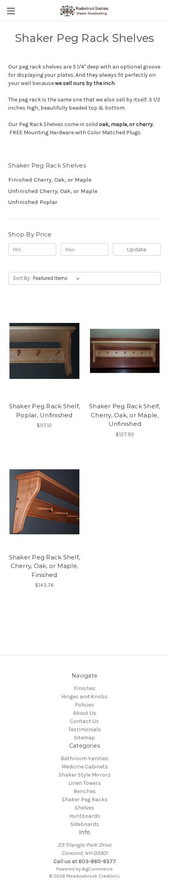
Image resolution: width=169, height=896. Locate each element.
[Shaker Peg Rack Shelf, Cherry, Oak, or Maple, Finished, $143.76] (44, 502)
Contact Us (84, 721)
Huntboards (84, 816)
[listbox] (58, 278)
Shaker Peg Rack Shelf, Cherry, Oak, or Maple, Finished (44, 566)
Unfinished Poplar (32, 202)
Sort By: (22, 278)
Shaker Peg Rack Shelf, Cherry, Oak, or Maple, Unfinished (124, 414)
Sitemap (84, 737)
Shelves (84, 807)
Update (137, 249)
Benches (84, 791)
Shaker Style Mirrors (85, 775)
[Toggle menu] (11, 11)
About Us (84, 713)
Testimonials (84, 729)
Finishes (85, 688)
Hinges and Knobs (84, 696)
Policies (84, 704)
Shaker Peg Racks (85, 799)
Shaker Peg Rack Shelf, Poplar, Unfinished (44, 410)
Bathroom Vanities (84, 758)
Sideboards (84, 824)
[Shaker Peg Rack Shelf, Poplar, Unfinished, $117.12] (44, 351)
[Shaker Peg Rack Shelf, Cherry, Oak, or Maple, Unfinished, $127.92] (125, 351)
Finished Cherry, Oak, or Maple (50, 179)
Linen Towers (84, 783)
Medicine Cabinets (84, 766)
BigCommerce (97, 869)
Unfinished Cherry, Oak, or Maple (52, 191)
